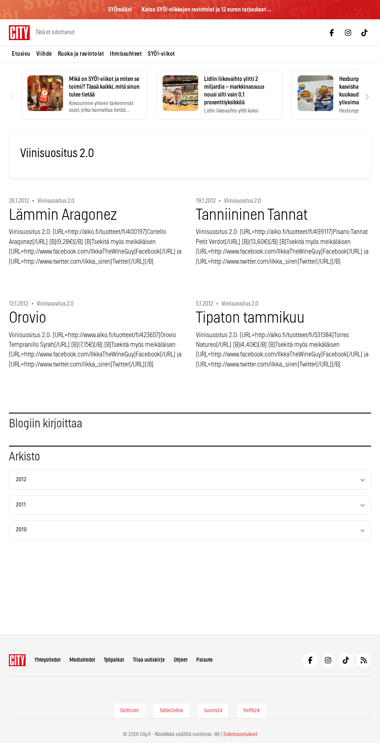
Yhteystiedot (47, 660)
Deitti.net (129, 710)
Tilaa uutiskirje (149, 660)
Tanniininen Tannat (252, 215)
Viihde (44, 54)
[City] (17, 660)
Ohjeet (180, 660)
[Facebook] (331, 32)
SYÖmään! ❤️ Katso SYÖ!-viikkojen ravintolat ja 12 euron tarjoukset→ (190, 10)
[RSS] (363, 660)
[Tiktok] (364, 32)
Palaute (204, 660)
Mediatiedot (82, 660)
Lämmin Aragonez (63, 215)
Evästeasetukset (240, 734)
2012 (21, 479)
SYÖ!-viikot (161, 54)
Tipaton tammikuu (250, 318)
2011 (21, 505)
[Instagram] (348, 32)
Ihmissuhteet (126, 54)
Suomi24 (213, 710)
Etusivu (21, 54)
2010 (21, 529)
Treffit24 (251, 710)
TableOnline (171, 710)
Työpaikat (114, 660)
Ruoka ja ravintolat (81, 54)
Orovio (27, 318)
